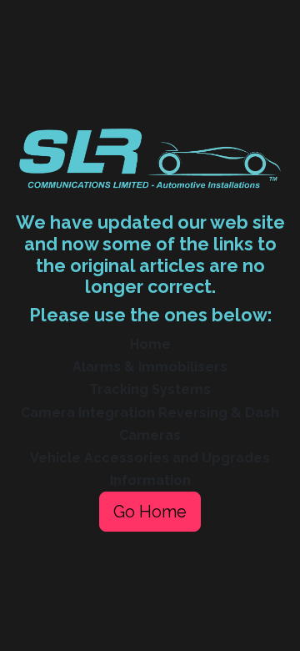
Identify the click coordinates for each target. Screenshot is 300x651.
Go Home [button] (150, 512)
